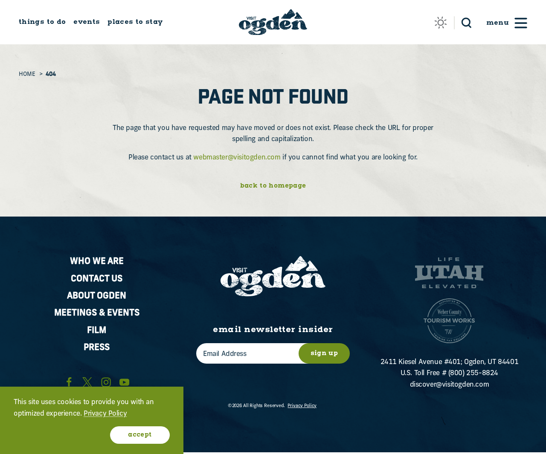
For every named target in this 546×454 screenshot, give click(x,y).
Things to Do (42, 21)
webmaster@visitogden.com (236, 157)
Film (96, 331)
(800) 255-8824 (473, 373)
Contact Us (96, 279)
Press (97, 348)
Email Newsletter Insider (273, 330)
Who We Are (97, 261)
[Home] (273, 22)
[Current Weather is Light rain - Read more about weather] (440, 22)
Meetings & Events (96, 313)
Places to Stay (135, 21)
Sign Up (324, 353)
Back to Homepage (273, 186)
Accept (139, 435)
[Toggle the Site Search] (466, 22)
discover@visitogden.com (449, 385)
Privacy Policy (302, 406)
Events (86, 21)
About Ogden (96, 296)
